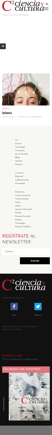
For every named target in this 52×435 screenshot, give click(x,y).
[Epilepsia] (26, 89)
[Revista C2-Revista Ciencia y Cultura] (23, 5)
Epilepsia (7, 113)
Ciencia (5, 108)
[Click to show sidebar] (3, 46)
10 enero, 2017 (8, 117)
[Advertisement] (26, 44)
